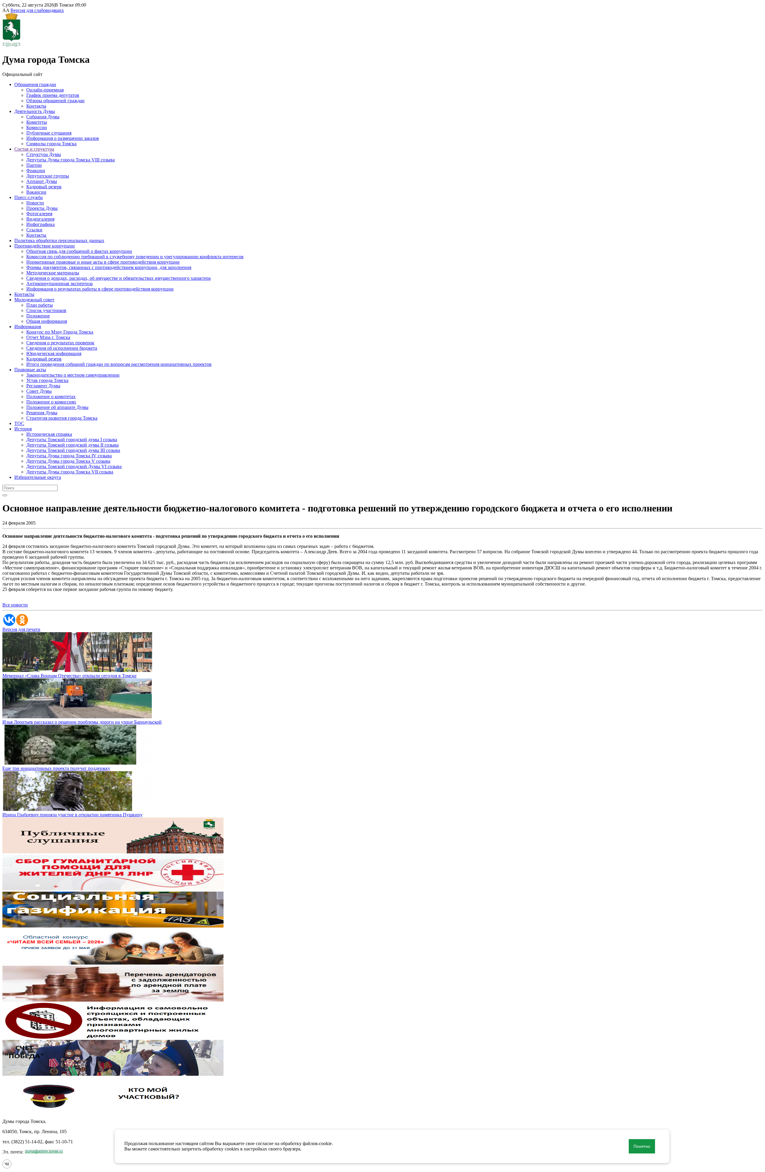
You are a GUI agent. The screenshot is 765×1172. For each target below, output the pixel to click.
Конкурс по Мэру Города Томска (59, 331)
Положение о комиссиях (51, 401)
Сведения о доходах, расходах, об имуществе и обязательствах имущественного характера (118, 278)
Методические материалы (52, 272)
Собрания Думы (42, 116)
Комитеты (36, 122)
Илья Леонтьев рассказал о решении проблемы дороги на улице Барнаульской (82, 722)
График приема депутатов (52, 95)
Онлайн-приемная (45, 89)
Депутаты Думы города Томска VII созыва (69, 471)
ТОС (19, 423)
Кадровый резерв (44, 186)
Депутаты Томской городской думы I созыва (71, 439)
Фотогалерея (39, 213)
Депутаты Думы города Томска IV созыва (69, 455)
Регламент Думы (43, 385)
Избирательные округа (37, 477)
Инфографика (40, 224)
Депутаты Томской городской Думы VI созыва (74, 466)
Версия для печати (21, 629)
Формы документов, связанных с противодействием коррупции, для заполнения (108, 267)
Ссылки (34, 229)
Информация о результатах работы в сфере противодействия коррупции (100, 288)
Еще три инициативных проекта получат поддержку (56, 768)
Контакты (36, 106)
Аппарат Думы (41, 181)
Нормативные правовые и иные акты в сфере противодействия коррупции (103, 262)
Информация (27, 326)
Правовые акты (30, 369)
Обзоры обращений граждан (55, 100)
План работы (39, 305)
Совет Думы (39, 391)
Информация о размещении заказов (62, 138)
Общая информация (46, 321)
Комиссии (36, 127)
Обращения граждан (35, 84)
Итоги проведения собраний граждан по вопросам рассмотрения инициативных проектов (119, 364)
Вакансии (36, 192)
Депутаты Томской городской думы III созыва (73, 450)
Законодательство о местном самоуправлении (73, 375)
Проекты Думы (42, 208)
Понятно (642, 1146)
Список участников (46, 310)
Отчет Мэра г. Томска (48, 337)
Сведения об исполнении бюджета (61, 348)
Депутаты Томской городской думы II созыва (72, 444)
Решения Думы (41, 412)
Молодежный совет (34, 299)
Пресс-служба (28, 197)
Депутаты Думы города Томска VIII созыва (70, 159)
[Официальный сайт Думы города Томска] (11, 45)
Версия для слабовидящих (37, 10)
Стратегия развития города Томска (61, 418)
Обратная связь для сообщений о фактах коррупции (79, 251)
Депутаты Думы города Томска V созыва (68, 461)
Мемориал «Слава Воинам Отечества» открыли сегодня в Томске (69, 675)
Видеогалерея (40, 218)
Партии (34, 165)
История (23, 428)
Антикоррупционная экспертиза (59, 283)
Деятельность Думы (34, 111)
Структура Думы (43, 154)
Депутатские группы (47, 175)
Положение (38, 315)
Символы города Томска (51, 143)
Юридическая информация (53, 353)
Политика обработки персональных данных (59, 240)
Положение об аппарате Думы (57, 407)
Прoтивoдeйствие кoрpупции (44, 245)
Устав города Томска (47, 380)
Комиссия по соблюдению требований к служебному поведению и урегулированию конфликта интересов (135, 256)
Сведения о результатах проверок (60, 342)
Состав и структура (34, 149)
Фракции (35, 170)
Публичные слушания (48, 132)
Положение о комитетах (51, 396)
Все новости (15, 604)
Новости (35, 202)
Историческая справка (49, 434)
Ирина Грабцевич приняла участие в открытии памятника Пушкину (72, 814)
